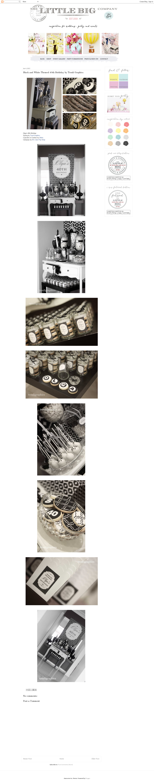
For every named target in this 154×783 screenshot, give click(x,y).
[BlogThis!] (29, 690)
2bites (41, 137)
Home (62, 759)
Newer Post (27, 759)
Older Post (95, 759)
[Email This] (27, 690)
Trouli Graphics (35, 135)
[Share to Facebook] (33, 690)
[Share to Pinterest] (35, 690)
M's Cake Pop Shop (38, 140)
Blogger (87, 778)
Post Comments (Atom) (65, 764)
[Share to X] (31, 690)
